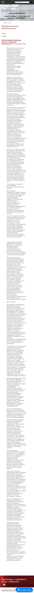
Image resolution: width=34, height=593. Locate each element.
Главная (5, 22)
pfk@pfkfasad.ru (19, 13)
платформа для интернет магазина (9, 589)
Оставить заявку (25, 590)
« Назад (4, 36)
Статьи (4, 33)
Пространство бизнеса (11, 590)
